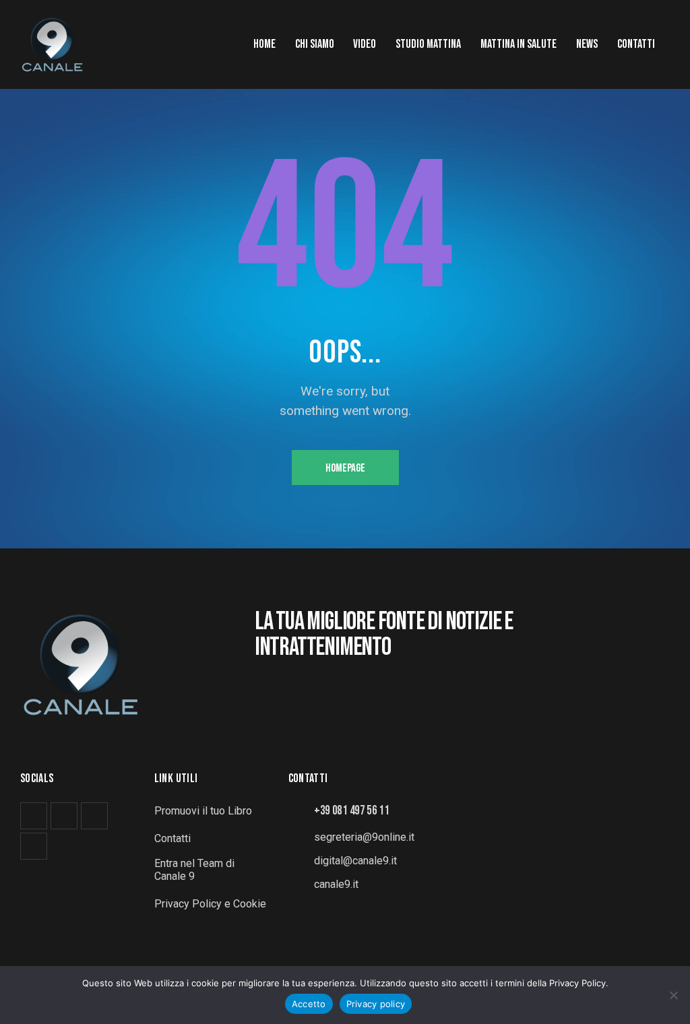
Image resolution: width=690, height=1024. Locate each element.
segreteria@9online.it (364, 837)
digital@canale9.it (355, 860)
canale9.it (336, 884)
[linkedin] (94, 815)
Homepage (345, 468)
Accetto (309, 1003)
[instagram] (64, 815)
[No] (673, 995)
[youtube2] (33, 846)
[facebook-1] (33, 815)
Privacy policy (376, 1003)
